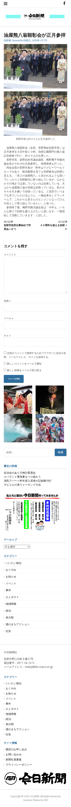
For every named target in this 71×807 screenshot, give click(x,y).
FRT (46, 800)
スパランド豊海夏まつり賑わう (22, 476)
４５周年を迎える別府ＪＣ (53, 225)
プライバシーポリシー (19, 764)
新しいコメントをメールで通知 (24, 363)
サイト (7, 335)
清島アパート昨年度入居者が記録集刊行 (27, 480)
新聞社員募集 (14, 759)
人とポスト (12, 597)
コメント (10, 254)
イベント (11, 583)
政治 (8, 610)
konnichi (17, 40)
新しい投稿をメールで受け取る (24, 370)
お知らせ (11, 576)
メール (8, 318)
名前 (7, 300)
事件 (8, 590)
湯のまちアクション (18, 624)
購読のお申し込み (16, 749)
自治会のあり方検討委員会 (20, 472)
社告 (8, 631)
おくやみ (11, 569)
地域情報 (11, 603)
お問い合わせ (14, 754)
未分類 (10, 617)
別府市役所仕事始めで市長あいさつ (17, 225)
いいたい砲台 (14, 562)
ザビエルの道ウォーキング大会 (22, 484)
